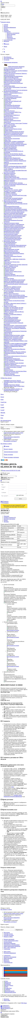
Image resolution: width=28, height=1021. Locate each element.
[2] (3, 510)
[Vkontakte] (4, 967)
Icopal (2, 404)
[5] (7, 510)
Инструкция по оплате (13, 630)
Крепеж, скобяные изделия (11, 266)
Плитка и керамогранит (10, 148)
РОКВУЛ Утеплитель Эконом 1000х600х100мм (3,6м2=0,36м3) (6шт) (14, 385)
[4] (5, 510)
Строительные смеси (9, 86)
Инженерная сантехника (10, 201)
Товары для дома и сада (10, 306)
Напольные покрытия (9, 173)
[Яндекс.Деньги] (8, 985)
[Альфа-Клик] (8, 988)
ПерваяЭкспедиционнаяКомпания (13, 796)
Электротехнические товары (11, 223)
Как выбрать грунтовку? (10, 441)
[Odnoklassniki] (4, 970)
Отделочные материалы (10, 98)
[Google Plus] (6, 460)
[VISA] (6, 981)
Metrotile (3, 412)
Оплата (6, 28)
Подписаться (19, 427)
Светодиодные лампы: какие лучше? (13, 432)
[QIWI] (6, 986)
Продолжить (4, 1015)
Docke (2, 397)
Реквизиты (10, 37)
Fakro (2, 399)
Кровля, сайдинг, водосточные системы (14, 295)
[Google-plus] (4, 974)
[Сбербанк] (7, 989)
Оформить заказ (5, 1017)
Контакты (6, 41)
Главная (6, 24)
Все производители (6, 420)
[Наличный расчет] (9, 991)
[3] (4, 510)
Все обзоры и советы (6, 443)
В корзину (4, 477)
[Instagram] (4, 976)
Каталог (6, 26)
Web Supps (24, 1003)
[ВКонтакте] (1, 460)
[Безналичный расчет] (10, 992)
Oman (2, 415)
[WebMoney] (7, 984)
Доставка (6, 30)
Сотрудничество (11, 38)
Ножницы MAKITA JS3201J (11, 390)
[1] (1, 510)
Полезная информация (10, 27)
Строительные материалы (11, 62)
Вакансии (9, 35)
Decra (2, 394)
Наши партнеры (11, 34)
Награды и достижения (13, 33)
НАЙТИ (3, 7)
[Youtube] (4, 973)
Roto (2, 418)
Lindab (2, 407)
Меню (5, 46)
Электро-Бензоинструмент (11, 318)
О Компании (7, 31)
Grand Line (3, 402)
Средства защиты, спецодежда (12, 289)
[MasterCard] (7, 982)
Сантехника (7, 187)
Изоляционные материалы (11, 91)
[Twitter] (3, 460)
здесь (12, 786)
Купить (20, 498)
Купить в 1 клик (5, 479)
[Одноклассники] (5, 460)
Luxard (2, 410)
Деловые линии (17, 795)
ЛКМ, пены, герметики (10, 126)
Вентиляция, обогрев (9, 241)
